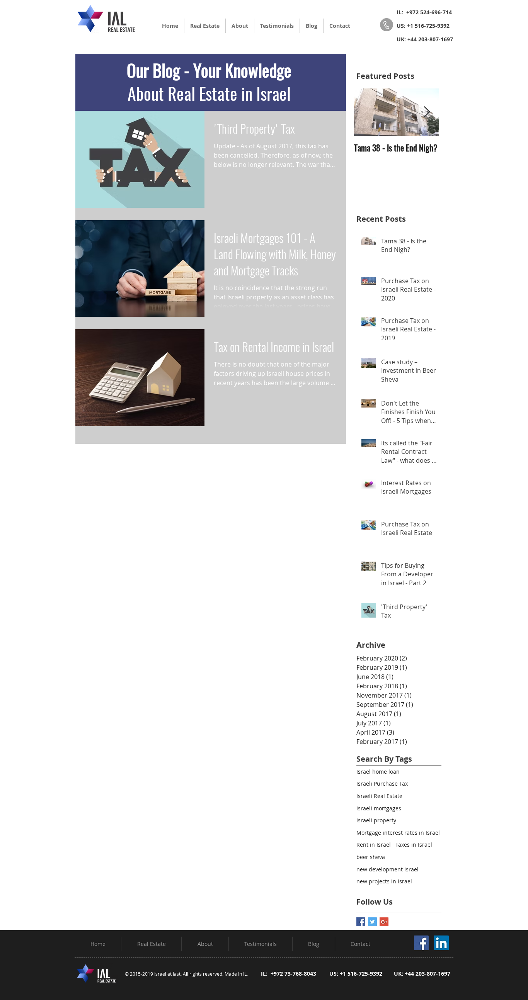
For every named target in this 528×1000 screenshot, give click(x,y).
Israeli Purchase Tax (382, 783)
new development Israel (387, 869)
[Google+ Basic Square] (384, 921)
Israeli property (376, 820)
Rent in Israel (373, 844)
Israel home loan (378, 771)
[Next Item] (426, 112)
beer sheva (370, 857)
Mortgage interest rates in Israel (398, 832)
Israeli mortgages (378, 808)
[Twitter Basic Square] (372, 921)
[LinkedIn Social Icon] (441, 942)
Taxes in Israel (413, 844)
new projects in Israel (384, 881)
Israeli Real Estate (379, 796)
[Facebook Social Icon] (421, 942)
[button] (204, 26)
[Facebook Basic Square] (360, 921)
